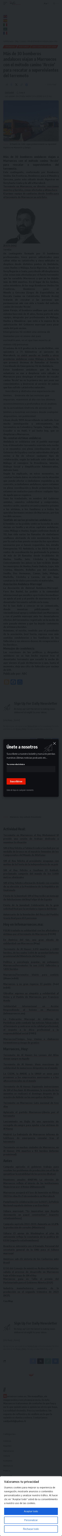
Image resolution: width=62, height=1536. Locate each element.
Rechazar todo (31, 1529)
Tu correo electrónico (16, 764)
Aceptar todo (31, 1511)
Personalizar (31, 1520)
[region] (31, 1506)
